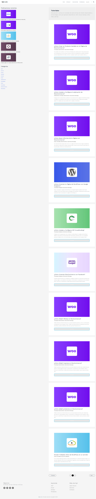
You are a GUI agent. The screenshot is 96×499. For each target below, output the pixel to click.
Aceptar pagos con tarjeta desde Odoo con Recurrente (11, 62)
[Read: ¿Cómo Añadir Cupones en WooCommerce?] (72, 351)
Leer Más (74, 58)
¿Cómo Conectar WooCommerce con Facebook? (69, 274)
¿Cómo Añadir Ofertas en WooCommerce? (67, 319)
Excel (2, 77)
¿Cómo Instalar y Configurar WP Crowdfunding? (69, 230)
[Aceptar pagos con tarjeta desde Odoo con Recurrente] (8, 57)
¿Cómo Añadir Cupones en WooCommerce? (68, 363)
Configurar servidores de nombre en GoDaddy (10, 41)
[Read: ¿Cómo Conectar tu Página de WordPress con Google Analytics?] (72, 172)
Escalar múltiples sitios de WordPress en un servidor (71, 454)
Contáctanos (82, 1)
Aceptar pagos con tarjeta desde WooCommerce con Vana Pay (13, 19)
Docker (2, 76)
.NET (2, 68)
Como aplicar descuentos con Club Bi (8, 30)
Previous (52, 475)
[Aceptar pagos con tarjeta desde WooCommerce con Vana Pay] (8, 14)
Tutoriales (56, 49)
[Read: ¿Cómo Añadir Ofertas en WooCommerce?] (72, 306)
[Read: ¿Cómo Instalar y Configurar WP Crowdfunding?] (72, 218)
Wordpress (3, 88)
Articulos (68, 1)
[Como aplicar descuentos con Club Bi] (8, 24)
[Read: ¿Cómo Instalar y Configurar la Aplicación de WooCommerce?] (72, 80)
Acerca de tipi (75, 1)
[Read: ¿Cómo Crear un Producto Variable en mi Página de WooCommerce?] (72, 34)
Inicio (64, 1)
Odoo (2, 83)
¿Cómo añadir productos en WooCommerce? (68, 409)
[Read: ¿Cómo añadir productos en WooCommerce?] (72, 396)
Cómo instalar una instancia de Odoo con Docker (10, 51)
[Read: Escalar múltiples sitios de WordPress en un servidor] (72, 442)
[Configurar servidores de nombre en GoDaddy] (8, 35)
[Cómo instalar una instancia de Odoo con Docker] (8, 46)
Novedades (3, 81)
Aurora (2, 70)
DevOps (2, 74)
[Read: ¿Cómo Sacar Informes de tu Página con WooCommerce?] (72, 126)
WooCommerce (4, 86)
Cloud (2, 72)
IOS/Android (3, 79)
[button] (70, 2)
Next (92, 475)
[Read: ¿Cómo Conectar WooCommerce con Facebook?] (72, 262)
